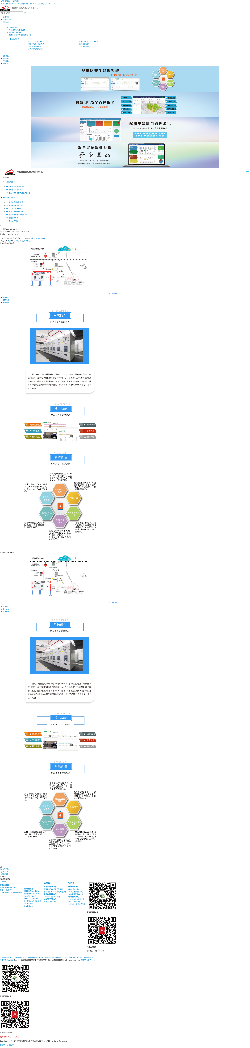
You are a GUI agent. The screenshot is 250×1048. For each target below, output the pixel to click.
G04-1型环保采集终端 (75, 894)
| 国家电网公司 (87, 957)
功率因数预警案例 (50, 899)
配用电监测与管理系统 (15, 202)
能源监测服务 (14, 39)
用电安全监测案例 (50, 902)
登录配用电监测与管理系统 (26, 4)
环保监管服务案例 (50, 887)
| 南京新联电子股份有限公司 (33, 957)
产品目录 (6, 61)
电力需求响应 (12, 221)
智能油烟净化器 (73, 889)
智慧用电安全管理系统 (15, 205)
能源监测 (15, 1)
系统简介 (6, 297)
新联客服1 (5, 871)
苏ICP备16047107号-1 (88, 960)
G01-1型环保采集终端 (75, 892)
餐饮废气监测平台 (13, 190)
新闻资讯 (6, 58)
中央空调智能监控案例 (52, 897)
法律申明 (3, 960)
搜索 (25, 13)
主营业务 (6, 22)
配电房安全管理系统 (14, 211)
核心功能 (6, 300)
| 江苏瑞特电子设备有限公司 (71, 957)
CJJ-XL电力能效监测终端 (76, 899)
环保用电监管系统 (6, 957)
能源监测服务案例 (50, 894)
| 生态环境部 (17, 957)
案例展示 (6, 56)
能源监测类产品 (73, 897)
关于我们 (6, 17)
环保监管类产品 (73, 887)
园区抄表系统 (12, 218)
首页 (2, 1)
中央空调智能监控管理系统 (17, 215)
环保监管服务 (14, 27)
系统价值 (6, 302)
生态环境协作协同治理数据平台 (18, 193)
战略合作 (6, 63)
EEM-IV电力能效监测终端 (76, 904)
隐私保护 (10, 960)
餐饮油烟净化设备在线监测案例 (55, 892)
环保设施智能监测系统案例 (53, 889)
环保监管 (7, 1)
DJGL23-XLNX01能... (75, 902)
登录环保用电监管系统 (8, 4)
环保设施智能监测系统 (15, 187)
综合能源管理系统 (13, 208)
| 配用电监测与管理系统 (52, 957)
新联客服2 (5, 874)
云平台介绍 (7, 19)
